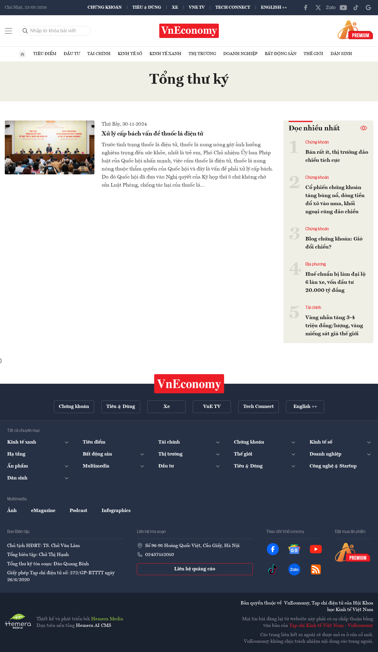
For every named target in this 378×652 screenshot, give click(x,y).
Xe (175, 7)
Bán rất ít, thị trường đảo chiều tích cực (336, 156)
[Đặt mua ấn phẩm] (355, 29)
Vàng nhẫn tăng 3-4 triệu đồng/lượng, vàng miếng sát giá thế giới (334, 325)
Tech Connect (232, 7)
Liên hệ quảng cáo (194, 569)
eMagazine (43, 510)
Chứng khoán (105, 7)
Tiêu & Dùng (146, 7)
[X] (318, 7)
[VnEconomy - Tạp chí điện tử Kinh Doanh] (189, 383)
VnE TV (197, 7)
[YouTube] (343, 7)
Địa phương (315, 264)
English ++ (274, 7)
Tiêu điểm (44, 54)
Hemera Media (107, 619)
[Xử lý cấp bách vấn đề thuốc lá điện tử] (49, 147)
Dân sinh (341, 54)
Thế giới (313, 54)
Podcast (78, 510)
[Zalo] (331, 7)
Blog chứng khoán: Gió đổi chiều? (333, 243)
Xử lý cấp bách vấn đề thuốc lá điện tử (152, 134)
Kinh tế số (130, 54)
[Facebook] (305, 7)
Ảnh (12, 510)
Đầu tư (72, 54)
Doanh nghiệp (240, 54)
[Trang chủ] (22, 54)
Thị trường (202, 54)
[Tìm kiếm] (25, 31)
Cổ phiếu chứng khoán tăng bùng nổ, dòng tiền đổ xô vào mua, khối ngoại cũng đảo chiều (335, 199)
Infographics (116, 510)
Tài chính (99, 54)
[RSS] (315, 569)
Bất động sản (280, 54)
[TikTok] (356, 7)
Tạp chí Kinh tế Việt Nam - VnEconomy (331, 625)
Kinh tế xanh (165, 54)
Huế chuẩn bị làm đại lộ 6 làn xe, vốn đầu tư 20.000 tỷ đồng (335, 282)
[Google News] (368, 7)
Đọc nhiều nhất (314, 128)
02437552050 (159, 554)
